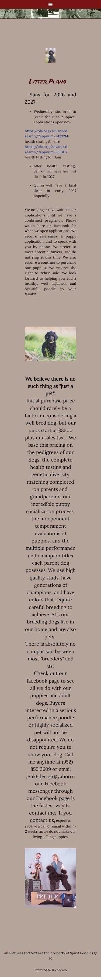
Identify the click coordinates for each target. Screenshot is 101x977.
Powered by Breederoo (51, 970)
